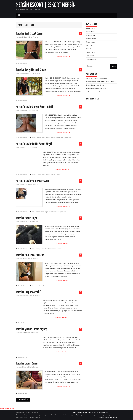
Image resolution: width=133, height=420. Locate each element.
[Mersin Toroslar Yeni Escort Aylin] (29, 193)
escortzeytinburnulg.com (105, 415)
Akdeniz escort (90, 28)
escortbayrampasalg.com (88, 412)
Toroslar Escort (22, 64)
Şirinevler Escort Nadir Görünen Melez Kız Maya (101, 81)
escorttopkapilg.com (79, 415)
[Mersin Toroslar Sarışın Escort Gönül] (29, 123)
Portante (35, 37)
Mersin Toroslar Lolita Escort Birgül (34, 144)
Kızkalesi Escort (91, 38)
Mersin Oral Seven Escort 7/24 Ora (96, 78)
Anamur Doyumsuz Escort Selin (96, 88)
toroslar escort (49, 286)
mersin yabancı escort (53, 175)
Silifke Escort (90, 49)
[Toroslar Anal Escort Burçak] (29, 271)
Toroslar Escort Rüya (26, 218)
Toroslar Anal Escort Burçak (30, 255)
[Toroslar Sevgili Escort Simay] (29, 86)
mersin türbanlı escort (38, 175)
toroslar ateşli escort (38, 249)
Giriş (19, 15)
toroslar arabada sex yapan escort (42, 212)
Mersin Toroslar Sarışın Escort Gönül (34, 107)
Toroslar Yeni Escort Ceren (29, 33)
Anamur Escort (90, 32)
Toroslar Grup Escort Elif (28, 292)
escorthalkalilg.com (102, 412)
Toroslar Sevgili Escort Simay (31, 70)
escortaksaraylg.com (91, 415)
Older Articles (23, 399)
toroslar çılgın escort (60, 212)
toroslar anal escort (38, 286)
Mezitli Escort (90, 42)
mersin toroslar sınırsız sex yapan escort (58, 137)
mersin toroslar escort (38, 137)
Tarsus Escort (90, 52)
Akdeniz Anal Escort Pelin (94, 92)
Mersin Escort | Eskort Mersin (46, 5)
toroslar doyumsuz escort (53, 249)
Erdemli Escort (90, 35)
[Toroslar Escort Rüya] (29, 234)
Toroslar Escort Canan (27, 363)
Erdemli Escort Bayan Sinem (95, 85)
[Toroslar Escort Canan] (29, 380)
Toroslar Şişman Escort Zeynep (31, 329)
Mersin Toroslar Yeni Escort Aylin (32, 181)
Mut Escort (89, 45)
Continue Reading (63, 56)
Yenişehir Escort (91, 59)
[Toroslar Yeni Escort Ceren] (29, 50)
